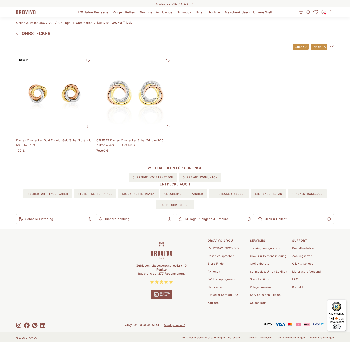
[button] (331, 47)
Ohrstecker (84, 23)
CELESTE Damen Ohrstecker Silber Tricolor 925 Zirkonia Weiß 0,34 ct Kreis (129, 142)
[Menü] (343, 301)
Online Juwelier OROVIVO (34, 23)
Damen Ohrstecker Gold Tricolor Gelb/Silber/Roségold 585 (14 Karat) (54, 142)
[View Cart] (331, 12)
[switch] (337, 326)
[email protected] (174, 325)
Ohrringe (64, 23)
